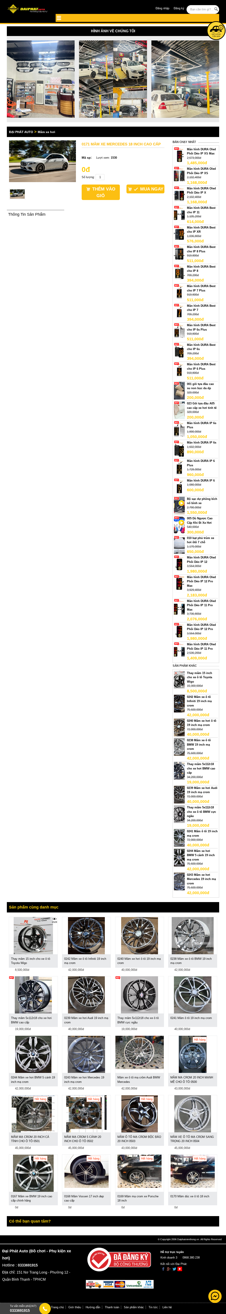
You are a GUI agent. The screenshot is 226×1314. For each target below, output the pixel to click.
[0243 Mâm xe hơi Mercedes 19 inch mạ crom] (179, 881)
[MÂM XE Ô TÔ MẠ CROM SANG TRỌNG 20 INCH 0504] (192, 1113)
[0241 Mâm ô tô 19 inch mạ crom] (179, 838)
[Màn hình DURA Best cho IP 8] (179, 273)
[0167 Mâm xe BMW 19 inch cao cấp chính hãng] (33, 1173)
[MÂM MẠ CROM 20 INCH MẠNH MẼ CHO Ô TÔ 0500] (193, 1054)
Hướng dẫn (93, 1307)
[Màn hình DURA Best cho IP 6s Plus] (179, 331)
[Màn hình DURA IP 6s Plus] (179, 429)
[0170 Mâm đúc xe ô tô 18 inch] (193, 1171)
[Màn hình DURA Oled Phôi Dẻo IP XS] (179, 175)
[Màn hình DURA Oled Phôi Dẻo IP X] (179, 194)
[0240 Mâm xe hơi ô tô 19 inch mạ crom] (179, 727)
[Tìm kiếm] (216, 9)
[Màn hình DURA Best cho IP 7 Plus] (179, 292)
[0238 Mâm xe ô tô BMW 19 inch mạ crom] (179, 746)
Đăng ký (179, 8)
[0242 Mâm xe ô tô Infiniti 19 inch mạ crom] (179, 703)
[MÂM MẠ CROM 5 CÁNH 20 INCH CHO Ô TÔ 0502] (86, 1113)
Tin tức (153, 1307)
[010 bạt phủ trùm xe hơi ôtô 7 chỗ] (179, 544)
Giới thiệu (74, 1307)
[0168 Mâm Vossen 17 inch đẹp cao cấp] (86, 1171)
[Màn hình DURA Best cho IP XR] (179, 234)
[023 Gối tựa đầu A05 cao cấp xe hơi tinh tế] (179, 410)
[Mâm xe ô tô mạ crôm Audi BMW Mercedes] (139, 1052)
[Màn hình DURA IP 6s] (179, 449)
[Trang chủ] (28, 9)
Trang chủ (57, 1307)
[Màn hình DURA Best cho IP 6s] (179, 351)
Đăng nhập (162, 8)
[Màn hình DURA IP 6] (179, 487)
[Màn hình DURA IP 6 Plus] (179, 467)
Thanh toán (112, 1307)
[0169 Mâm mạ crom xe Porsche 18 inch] (139, 1171)
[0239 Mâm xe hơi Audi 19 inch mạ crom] (179, 794)
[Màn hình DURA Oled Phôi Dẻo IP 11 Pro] (179, 651)
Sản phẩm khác (134, 1307)
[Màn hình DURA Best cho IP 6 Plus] (179, 371)
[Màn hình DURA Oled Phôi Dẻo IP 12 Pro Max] (179, 583)
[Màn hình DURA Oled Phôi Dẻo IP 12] (179, 564)
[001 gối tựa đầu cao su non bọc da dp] (179, 390)
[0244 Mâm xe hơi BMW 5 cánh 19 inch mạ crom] (179, 857)
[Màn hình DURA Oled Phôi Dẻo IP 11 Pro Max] (179, 607)
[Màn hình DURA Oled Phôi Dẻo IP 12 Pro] (179, 631)
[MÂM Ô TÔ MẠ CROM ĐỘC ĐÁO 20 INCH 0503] (139, 1113)
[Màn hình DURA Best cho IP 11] (179, 214)
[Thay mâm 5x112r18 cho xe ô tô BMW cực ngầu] (179, 814)
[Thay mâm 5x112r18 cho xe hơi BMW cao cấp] (179, 770)
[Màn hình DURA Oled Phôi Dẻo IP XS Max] (179, 155)
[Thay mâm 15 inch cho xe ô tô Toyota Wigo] (179, 679)
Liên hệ (167, 1307)
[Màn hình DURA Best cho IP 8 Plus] (179, 253)
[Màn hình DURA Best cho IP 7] (179, 312)
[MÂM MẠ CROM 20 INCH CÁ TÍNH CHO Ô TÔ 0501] (33, 1113)
